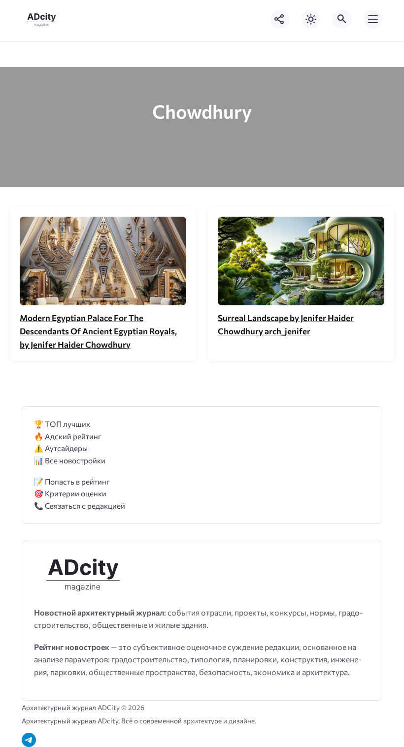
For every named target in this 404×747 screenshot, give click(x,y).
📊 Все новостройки (69, 460)
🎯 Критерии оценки (70, 493)
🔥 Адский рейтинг (67, 436)
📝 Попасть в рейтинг (72, 481)
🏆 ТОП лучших (62, 423)
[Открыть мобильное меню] (373, 19)
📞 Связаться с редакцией (79, 505)
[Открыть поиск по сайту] (342, 19)
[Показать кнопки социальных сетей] (279, 19)
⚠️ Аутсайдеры (61, 448)
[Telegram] (29, 740)
